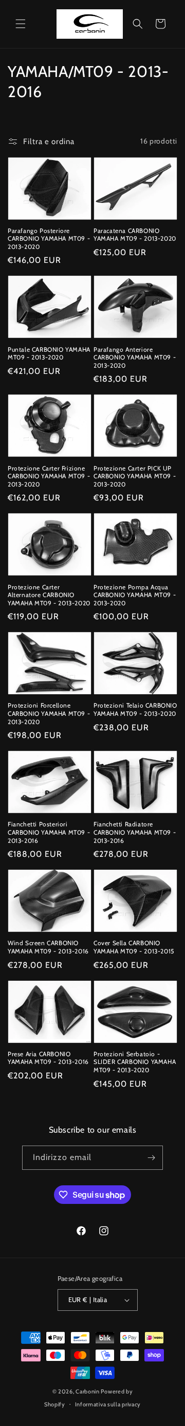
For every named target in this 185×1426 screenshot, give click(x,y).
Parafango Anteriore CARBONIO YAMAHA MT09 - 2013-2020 (135, 357)
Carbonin (88, 1391)
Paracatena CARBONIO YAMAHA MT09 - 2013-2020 (135, 235)
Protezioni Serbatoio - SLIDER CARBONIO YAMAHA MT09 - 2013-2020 (135, 1062)
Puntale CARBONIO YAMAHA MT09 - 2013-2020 (49, 354)
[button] (20, 23)
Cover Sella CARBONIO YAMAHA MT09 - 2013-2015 (134, 947)
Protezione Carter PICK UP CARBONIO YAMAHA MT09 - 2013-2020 (135, 476)
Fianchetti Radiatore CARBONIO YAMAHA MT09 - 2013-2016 (135, 832)
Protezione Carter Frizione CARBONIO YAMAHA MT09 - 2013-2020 (49, 476)
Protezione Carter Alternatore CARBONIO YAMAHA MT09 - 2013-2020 (49, 595)
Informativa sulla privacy (108, 1404)
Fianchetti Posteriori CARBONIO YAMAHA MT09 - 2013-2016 (49, 832)
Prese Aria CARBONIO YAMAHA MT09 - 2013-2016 (48, 1058)
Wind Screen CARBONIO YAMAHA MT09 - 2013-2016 (48, 947)
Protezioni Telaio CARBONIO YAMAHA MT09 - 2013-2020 (135, 709)
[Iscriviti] (151, 1158)
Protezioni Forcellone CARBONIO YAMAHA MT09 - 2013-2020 (49, 713)
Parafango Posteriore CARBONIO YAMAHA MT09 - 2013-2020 (49, 238)
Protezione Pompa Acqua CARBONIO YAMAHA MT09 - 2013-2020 (135, 595)
